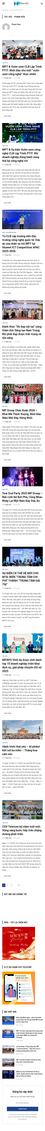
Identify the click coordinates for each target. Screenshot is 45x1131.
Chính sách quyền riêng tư (29, 1117)
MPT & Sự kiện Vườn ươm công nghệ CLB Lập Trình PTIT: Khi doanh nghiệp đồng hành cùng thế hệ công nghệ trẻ (21, 155)
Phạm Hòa (16, 24)
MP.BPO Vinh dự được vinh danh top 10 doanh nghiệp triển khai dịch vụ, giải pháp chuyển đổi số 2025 (22, 665)
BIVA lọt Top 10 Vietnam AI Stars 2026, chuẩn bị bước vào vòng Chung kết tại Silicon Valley (29, 1074)
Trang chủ (5, 10)
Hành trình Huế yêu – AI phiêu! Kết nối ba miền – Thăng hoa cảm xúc (21, 750)
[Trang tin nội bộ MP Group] (23, 3)
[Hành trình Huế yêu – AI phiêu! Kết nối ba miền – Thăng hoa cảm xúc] (22, 730)
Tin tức (5, 63)
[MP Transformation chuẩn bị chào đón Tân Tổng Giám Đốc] (8, 1062)
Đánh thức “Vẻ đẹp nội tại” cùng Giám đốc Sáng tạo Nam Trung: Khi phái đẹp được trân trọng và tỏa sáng (22, 332)
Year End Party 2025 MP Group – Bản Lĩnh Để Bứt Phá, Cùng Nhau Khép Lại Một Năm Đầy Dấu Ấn (22, 497)
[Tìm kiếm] (42, 3)
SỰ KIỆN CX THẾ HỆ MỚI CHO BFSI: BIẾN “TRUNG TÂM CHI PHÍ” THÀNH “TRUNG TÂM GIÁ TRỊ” (21, 579)
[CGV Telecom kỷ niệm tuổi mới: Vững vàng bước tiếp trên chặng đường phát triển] (22, 810)
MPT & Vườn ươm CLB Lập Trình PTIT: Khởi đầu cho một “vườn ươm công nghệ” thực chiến (22, 70)
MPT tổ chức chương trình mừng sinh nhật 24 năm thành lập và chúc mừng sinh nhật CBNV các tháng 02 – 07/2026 (29, 1034)
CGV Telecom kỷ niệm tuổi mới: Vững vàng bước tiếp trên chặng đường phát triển (22, 830)
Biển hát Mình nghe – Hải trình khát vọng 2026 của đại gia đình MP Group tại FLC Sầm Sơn (29, 1020)
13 (18, 885)
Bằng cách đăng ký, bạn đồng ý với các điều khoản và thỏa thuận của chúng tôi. (22, 1117)
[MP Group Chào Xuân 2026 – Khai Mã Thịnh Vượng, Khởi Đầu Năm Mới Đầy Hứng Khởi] (22, 393)
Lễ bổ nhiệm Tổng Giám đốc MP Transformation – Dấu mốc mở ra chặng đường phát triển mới (28, 1049)
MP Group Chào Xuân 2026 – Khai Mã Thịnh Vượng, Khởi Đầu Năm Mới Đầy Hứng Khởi (21, 414)
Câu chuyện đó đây (9, 232)
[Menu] (3, 3)
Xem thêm (7, 116)
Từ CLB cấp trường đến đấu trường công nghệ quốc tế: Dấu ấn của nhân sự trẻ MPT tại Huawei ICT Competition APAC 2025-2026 (21, 244)
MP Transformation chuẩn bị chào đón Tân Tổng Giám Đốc (28, 1061)
